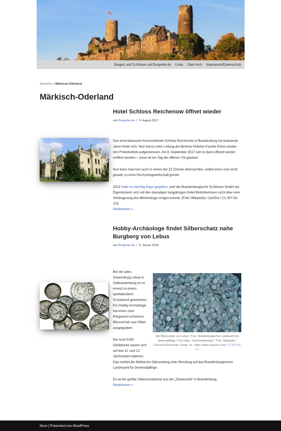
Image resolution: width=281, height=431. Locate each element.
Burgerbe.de (126, 120)
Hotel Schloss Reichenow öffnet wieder (167, 111)
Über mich (194, 64)
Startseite (46, 83)
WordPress (81, 426)
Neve (44, 426)
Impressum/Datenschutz (224, 64)
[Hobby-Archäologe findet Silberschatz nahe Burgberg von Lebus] (74, 306)
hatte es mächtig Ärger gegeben (144, 187)
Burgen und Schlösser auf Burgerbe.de (142, 64)
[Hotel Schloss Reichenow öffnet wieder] (74, 160)
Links (179, 64)
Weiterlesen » (123, 209)
